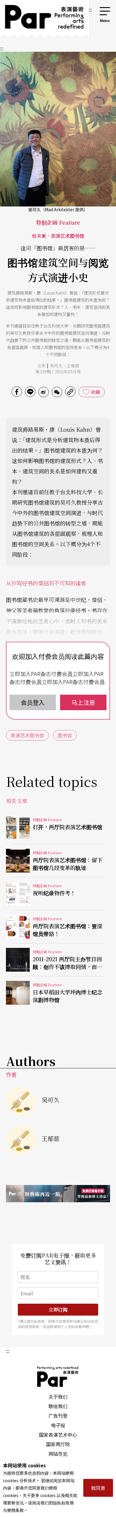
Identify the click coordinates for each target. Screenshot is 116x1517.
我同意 (98, 1487)
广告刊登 (58, 1415)
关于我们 (58, 1396)
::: (90, 9)
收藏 (95, 391)
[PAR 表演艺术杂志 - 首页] (43, 18)
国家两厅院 (58, 1444)
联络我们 (58, 1406)
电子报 (58, 1425)
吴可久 (56, 366)
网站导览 (58, 1453)
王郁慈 (73, 366)
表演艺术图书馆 (27, 735)
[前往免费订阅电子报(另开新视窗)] (58, 1193)
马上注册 (83, 702)
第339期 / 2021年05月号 (58, 372)
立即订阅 (58, 1309)
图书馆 (65, 735)
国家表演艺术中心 (58, 1434)
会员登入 (33, 702)
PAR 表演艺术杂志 (58, 1376)
